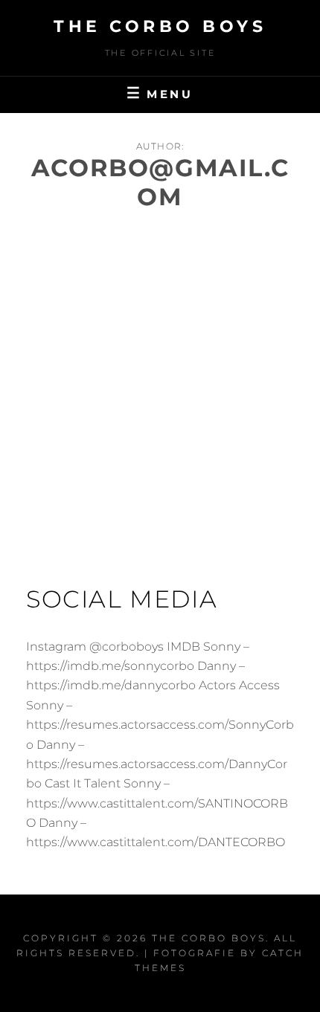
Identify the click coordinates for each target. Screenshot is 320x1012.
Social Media (121, 598)
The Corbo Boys (160, 26)
